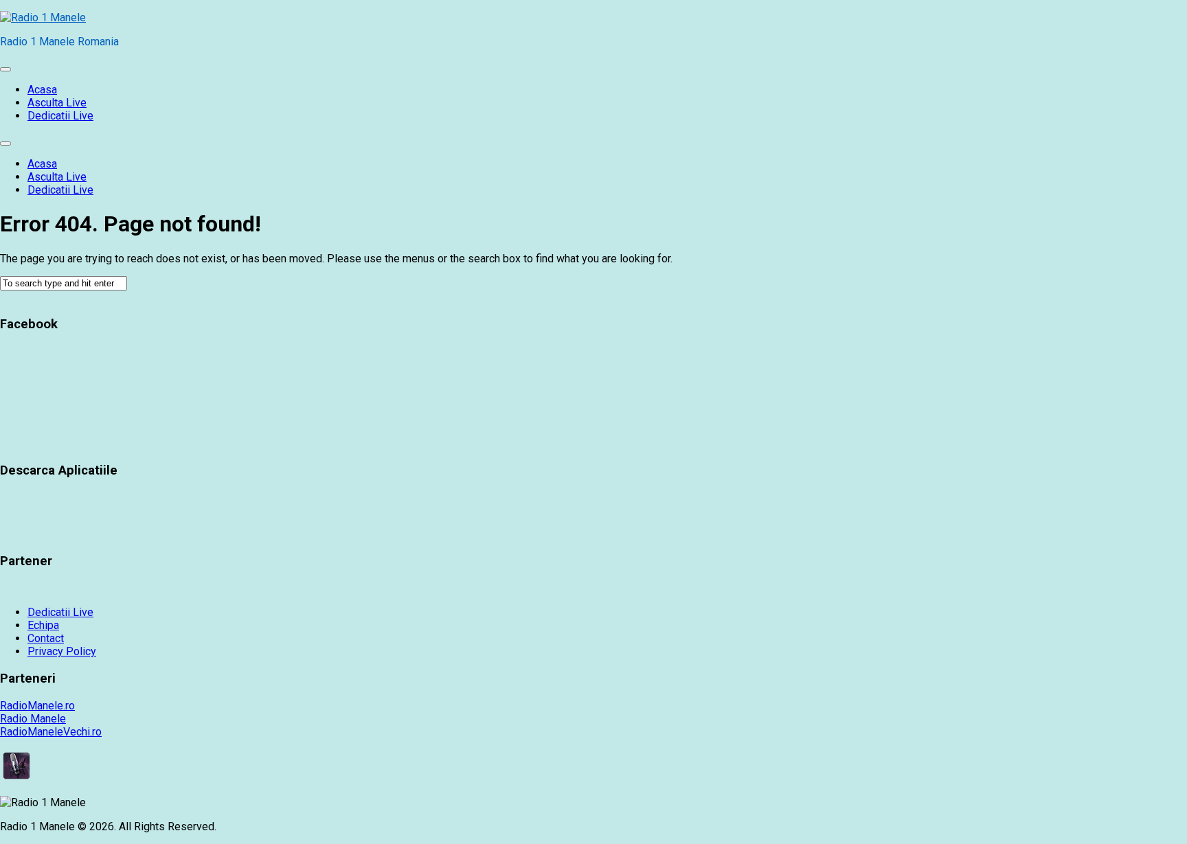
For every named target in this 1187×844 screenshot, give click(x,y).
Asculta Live (57, 102)
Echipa (43, 625)
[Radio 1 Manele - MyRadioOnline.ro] (16, 778)
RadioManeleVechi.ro (51, 731)
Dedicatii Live (60, 115)
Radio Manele (33, 718)
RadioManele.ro (37, 705)
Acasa (42, 89)
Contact (45, 638)
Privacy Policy (61, 651)
